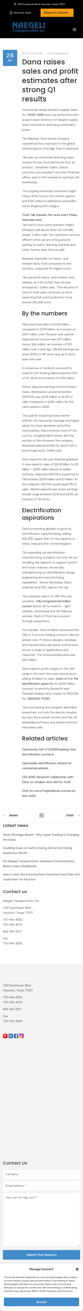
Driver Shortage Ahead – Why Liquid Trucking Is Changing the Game (41, 837)
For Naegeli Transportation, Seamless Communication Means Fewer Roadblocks (39, 863)
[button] (77, 1269)
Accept (41, 1302)
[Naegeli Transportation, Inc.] (28, 29)
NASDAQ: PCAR (38, 698)
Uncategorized (57, 53)
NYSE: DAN (35, 115)
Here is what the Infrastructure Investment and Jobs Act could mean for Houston (41, 877)
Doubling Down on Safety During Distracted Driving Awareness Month (37, 850)
